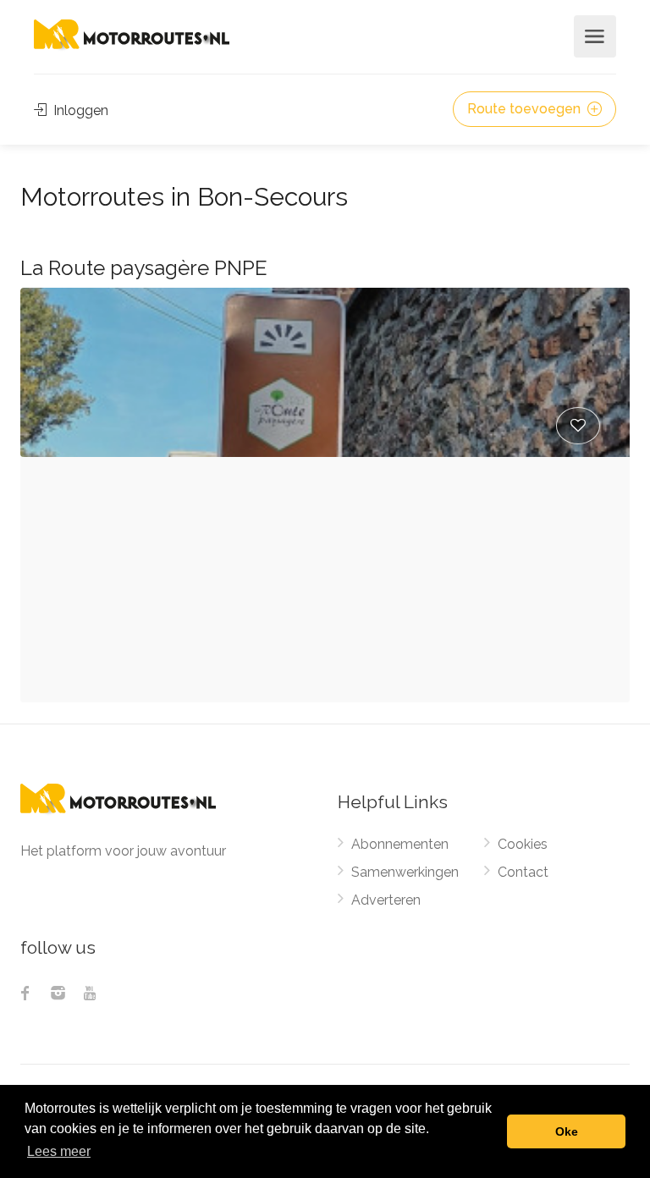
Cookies (523, 844)
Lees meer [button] (59, 1151)
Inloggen (79, 110)
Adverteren (386, 900)
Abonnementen (400, 844)
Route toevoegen (525, 109)
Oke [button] (566, 1131)
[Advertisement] (325, 583)
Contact (523, 872)
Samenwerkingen (405, 872)
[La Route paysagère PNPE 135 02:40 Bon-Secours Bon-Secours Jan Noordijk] (325, 372)
